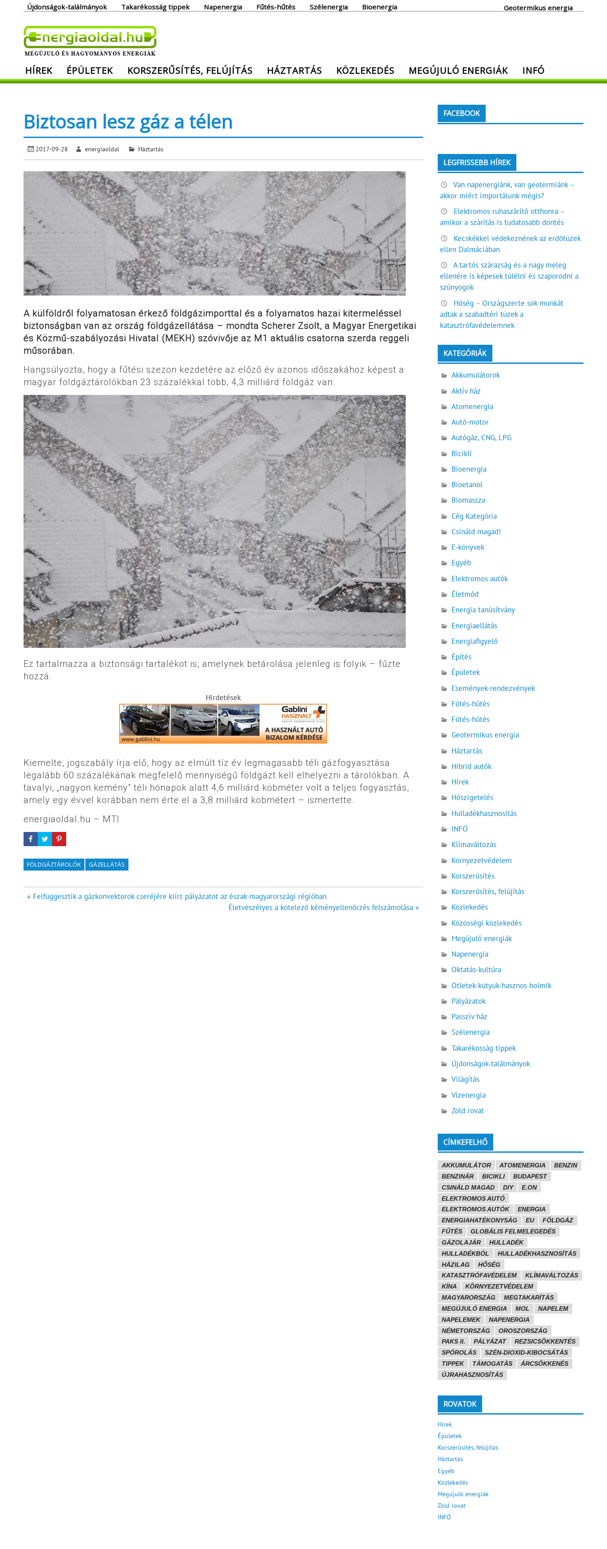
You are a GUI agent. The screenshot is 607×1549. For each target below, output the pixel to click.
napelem (553, 1308)
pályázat (490, 1341)
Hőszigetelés (472, 797)
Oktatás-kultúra (476, 969)
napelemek (461, 1319)
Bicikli (461, 453)
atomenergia (522, 1165)
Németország (466, 1330)
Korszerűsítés (473, 876)
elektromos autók (475, 1209)
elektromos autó (473, 1198)
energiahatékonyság (479, 1220)
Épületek (90, 70)
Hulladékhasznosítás (484, 813)
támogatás (492, 1363)
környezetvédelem (499, 1286)
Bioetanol (467, 484)
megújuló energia (474, 1308)
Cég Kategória (474, 516)
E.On (529, 1187)
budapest (530, 1176)
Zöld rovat (467, 1110)
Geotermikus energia (538, 7)
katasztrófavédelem (479, 1275)
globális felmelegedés (513, 1231)
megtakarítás (529, 1297)
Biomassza (468, 500)
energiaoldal (102, 149)
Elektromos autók (479, 578)
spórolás (459, 1352)
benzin (565, 1165)
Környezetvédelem (481, 860)
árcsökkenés (544, 1363)
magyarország (468, 1297)
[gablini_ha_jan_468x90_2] (223, 741)
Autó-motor (470, 422)
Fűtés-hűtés (276, 6)
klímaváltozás (551, 1275)
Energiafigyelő (474, 641)
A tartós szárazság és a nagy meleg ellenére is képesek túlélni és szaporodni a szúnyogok (509, 276)
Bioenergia (379, 6)
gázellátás (107, 864)
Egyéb (461, 563)
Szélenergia (329, 6)
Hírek (38, 70)
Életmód (465, 594)
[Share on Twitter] (45, 839)
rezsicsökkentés (545, 1341)
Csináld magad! (476, 531)
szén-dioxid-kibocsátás (526, 1352)
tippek (453, 1363)
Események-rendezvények (493, 688)
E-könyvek (467, 547)
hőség (489, 1264)
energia (532, 1209)
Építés (461, 657)
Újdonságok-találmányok (67, 6)
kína (449, 1286)
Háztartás (294, 70)
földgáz (558, 1220)
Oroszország (523, 1330)
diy (508, 1187)
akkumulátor (466, 1165)
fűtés (452, 1231)
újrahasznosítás (472, 1374)
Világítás (465, 1079)
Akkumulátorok (475, 375)
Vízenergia (468, 1095)
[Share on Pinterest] (59, 839)
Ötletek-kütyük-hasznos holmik (501, 985)
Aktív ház (466, 391)
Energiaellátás (474, 626)
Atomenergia (472, 406)
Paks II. (453, 1341)
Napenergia (223, 6)
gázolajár (461, 1242)
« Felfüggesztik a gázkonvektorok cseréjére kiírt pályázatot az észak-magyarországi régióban (177, 896)
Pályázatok (468, 1001)
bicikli (493, 1176)
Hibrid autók (471, 766)
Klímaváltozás (473, 844)
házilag (456, 1264)
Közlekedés (365, 70)
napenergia (509, 1319)
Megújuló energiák (458, 70)
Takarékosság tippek (155, 6)
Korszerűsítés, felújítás (190, 70)
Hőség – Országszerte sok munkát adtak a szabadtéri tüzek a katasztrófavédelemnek (501, 314)
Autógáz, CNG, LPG (481, 437)
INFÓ (534, 70)
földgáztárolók (54, 864)
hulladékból (465, 1253)
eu (530, 1220)
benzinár (458, 1176)
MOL (522, 1308)
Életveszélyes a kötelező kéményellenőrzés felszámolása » (323, 907)
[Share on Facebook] (31, 839)
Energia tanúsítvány (483, 610)
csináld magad (468, 1187)
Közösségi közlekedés (486, 923)
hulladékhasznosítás (537, 1253)
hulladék (506, 1242)
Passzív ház (469, 1016)
